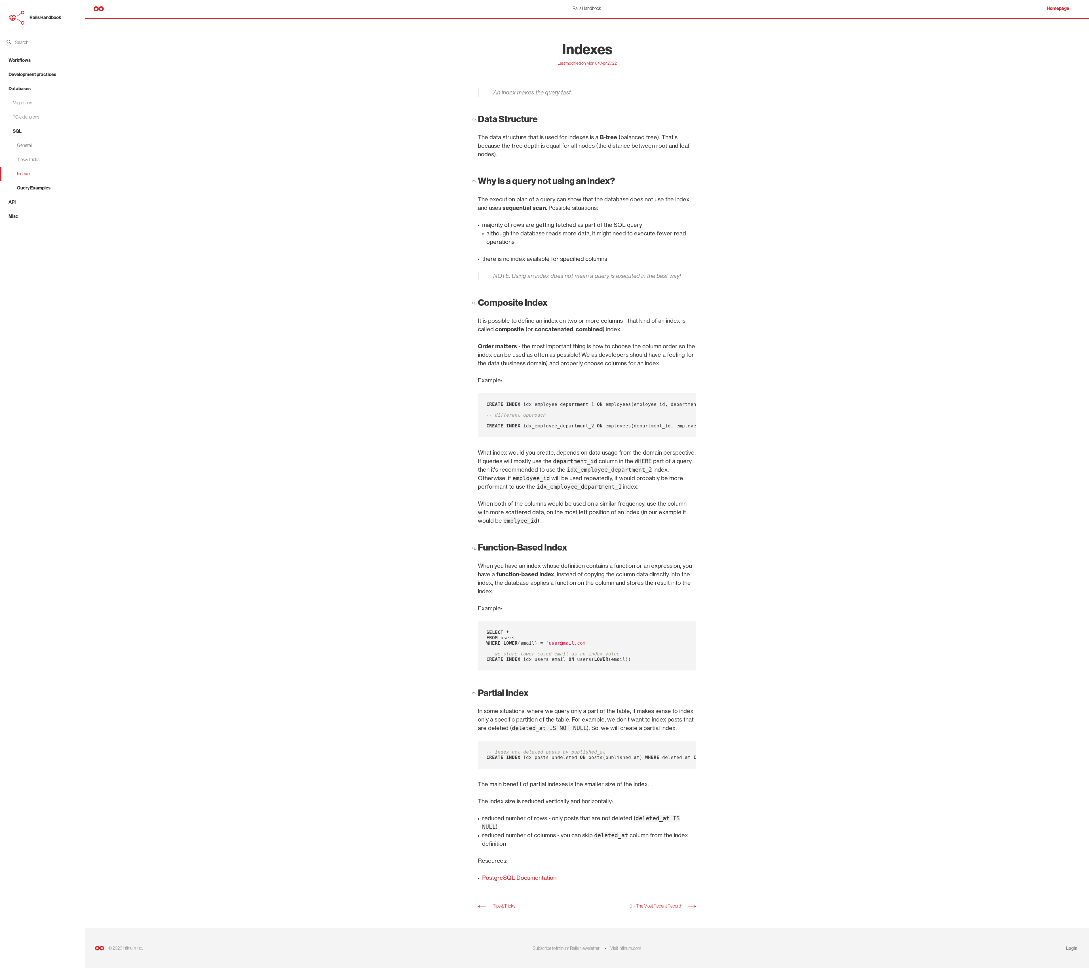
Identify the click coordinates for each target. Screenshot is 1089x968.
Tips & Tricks (28, 159)
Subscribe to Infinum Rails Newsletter (566, 948)
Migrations (22, 102)
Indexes (24, 173)
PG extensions (26, 116)
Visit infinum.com (625, 948)
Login (1071, 948)
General (24, 145)
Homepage (1058, 8)
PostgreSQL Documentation (519, 877)
